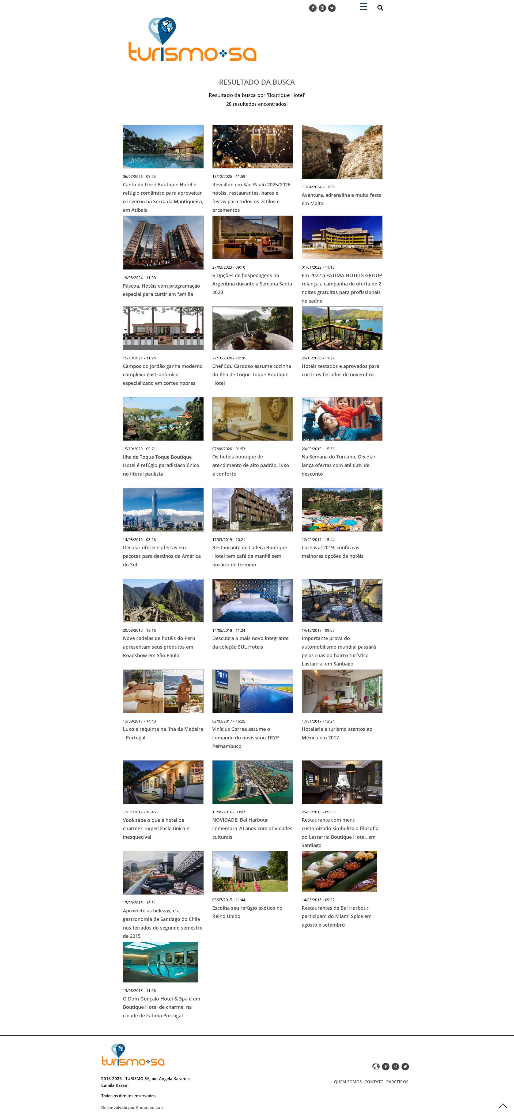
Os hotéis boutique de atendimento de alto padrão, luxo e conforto (250, 465)
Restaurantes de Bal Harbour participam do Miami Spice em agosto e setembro (337, 916)
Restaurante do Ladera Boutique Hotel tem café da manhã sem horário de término (249, 555)
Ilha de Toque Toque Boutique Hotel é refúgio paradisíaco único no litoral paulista (161, 465)
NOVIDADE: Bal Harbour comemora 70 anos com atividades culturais (252, 828)
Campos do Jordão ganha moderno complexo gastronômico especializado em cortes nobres (163, 374)
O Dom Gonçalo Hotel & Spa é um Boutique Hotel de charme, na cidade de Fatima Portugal (161, 1007)
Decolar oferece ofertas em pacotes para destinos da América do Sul (162, 555)
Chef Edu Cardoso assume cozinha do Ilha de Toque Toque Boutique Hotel (251, 374)
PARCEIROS (397, 1081)
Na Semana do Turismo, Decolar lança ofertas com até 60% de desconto (339, 465)
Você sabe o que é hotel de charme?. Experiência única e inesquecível (156, 828)
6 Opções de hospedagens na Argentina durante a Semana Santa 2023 (252, 283)
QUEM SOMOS (348, 1081)
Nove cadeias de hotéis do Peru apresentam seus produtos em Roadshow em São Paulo (159, 646)
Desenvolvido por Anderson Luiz (132, 1107)
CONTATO (374, 1081)
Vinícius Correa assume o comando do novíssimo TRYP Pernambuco (245, 737)
